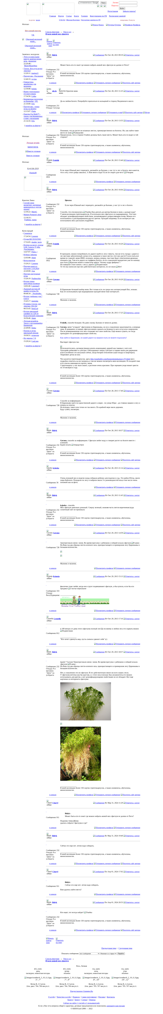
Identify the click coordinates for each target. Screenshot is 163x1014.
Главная (52, 16)
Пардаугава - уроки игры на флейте (31, 108)
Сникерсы (28, 233)
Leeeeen (35, 236)
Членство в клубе (64, 997)
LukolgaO (35, 286)
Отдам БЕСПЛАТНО (32, 239)
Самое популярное (89, 997)
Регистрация (113, 11)
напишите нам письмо (116, 1006)
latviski (38, 20)
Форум (61, 16)
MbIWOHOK (33, 147)
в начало (52, 83)
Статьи (69, 16)
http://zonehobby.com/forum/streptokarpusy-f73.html (110, 359)
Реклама (101, 997)
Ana (33, 271)
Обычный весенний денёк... (33, 47)
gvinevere (35, 335)
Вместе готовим (32, 156)
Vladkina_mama (30, 220)
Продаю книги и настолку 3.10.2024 (31, 267)
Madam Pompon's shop (32, 215)
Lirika (34, 96)
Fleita (34, 111)
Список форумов (52, 32)
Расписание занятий (117, 16)
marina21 (35, 73)
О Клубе (62, 20)
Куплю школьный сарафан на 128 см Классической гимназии (33, 313)
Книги (70, 1000)
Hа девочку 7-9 (30, 338)
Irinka (34, 328)
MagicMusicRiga (30, 66)
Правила (76, 997)
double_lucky (37, 242)
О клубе (51, 997)
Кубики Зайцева (30, 255)
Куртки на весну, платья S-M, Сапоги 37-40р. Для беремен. (33, 247)
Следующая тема (125, 948)
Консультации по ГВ (98, 16)
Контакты (111, 997)
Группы (118, 25)
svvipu (34, 79)
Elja (33, 104)
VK (33, 35)
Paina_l (34, 252)
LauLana (35, 341)
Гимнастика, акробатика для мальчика (30, 84)
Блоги (76, 16)
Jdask (34, 258)
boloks (34, 89)
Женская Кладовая (73, 20)
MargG (34, 212)
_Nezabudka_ (37, 294)
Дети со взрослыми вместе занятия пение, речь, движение (33, 59)
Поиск (101, 25)
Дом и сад (67, 32)
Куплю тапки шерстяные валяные (32, 282)
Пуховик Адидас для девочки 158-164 (32, 305)
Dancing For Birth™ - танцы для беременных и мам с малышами (33, 116)
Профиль (136, 25)
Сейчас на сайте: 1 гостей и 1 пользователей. (81, 1003)
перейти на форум (33, 126)
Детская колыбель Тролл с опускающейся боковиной (33, 323)
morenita (35, 301)
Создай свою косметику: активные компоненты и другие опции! (32, 206)
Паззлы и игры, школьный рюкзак (31, 332)
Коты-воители (29, 260)
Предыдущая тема (108, 948)
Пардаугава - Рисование (33, 76)
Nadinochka (36, 278)
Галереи (84, 16)
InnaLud (35, 309)
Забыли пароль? (129, 11)
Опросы (92, 1000)
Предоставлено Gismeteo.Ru (81, 991)
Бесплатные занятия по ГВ (90, 20)
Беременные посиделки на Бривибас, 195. (33, 100)
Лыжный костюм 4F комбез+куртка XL (32, 290)
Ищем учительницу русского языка (32, 93)
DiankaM (33, 173)
